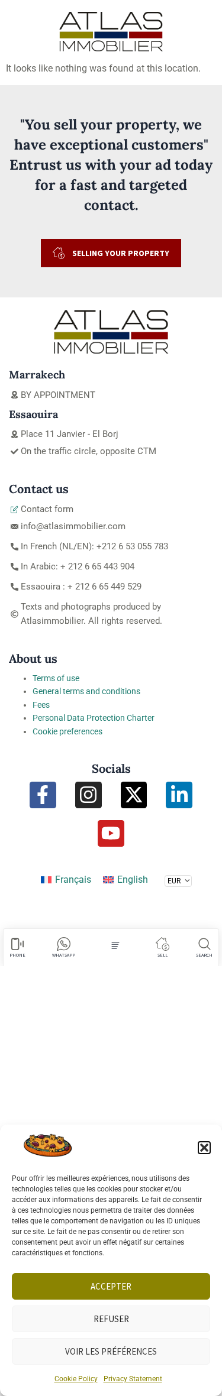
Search (204, 955)
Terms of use (56, 678)
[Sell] (162, 944)
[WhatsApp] (63, 944)
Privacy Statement (133, 1379)
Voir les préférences (111, 1351)
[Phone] (17, 944)
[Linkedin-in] (179, 795)
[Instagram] (88, 795)
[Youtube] (111, 833)
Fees (41, 705)
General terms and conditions (86, 691)
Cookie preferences (67, 731)
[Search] (204, 944)
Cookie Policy (76, 1379)
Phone (17, 955)
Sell (162, 955)
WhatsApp (63, 955)
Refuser (111, 1318)
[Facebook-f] (43, 795)
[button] (204, 1148)
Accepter (111, 1286)
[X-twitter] (134, 795)
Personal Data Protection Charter (94, 718)
